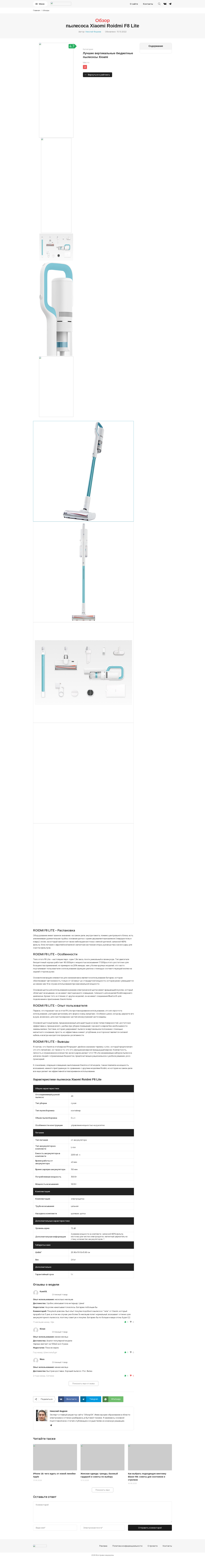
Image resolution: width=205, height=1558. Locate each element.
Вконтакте (72, 1399)
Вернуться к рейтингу (99, 74)
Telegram (93, 1399)
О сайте (134, 4)
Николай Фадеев (93, 31)
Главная (36, 10)
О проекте (153, 1546)
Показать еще (103, 1490)
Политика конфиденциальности (127, 1546)
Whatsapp (116, 1399)
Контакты (148, 4)
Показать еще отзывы (83, 1383)
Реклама (103, 1546)
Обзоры (45, 10)
